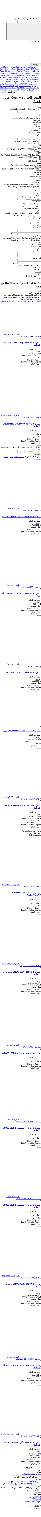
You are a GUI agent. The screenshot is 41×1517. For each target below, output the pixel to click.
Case (14, 69)
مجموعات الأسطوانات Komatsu (11, 79)
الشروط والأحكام (35, 1481)
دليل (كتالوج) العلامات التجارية (13, 1484)
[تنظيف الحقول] (40, 114)
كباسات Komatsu (6, 81)
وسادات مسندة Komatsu (28, 77)
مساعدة (32, 1474)
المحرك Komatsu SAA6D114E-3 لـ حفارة (22, 731)
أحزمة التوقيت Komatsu (16, 90)
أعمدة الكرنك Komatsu (21, 81)
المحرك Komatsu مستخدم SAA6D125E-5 (21, 516)
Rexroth (20, 71)
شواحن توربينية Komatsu (28, 75)
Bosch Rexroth (5, 69)
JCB (32, 69)
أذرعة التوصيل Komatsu (16, 88)
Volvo (26, 71)
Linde (14, 71)
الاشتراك (37, 454)
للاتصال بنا (25, 1474)
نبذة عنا (38, 1474)
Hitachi (28, 69)
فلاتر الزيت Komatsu (31, 79)
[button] (20, 52)
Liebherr (8, 71)
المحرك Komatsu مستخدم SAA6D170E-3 (21, 1053)
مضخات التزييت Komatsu (9, 75)
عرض (38, 274)
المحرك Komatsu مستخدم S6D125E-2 (23, 672)
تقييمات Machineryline (32, 1484)
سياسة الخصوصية (16, 457)
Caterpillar (21, 69)
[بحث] (23, 31)
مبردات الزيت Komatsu (32, 73)
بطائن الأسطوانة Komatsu (9, 77)
